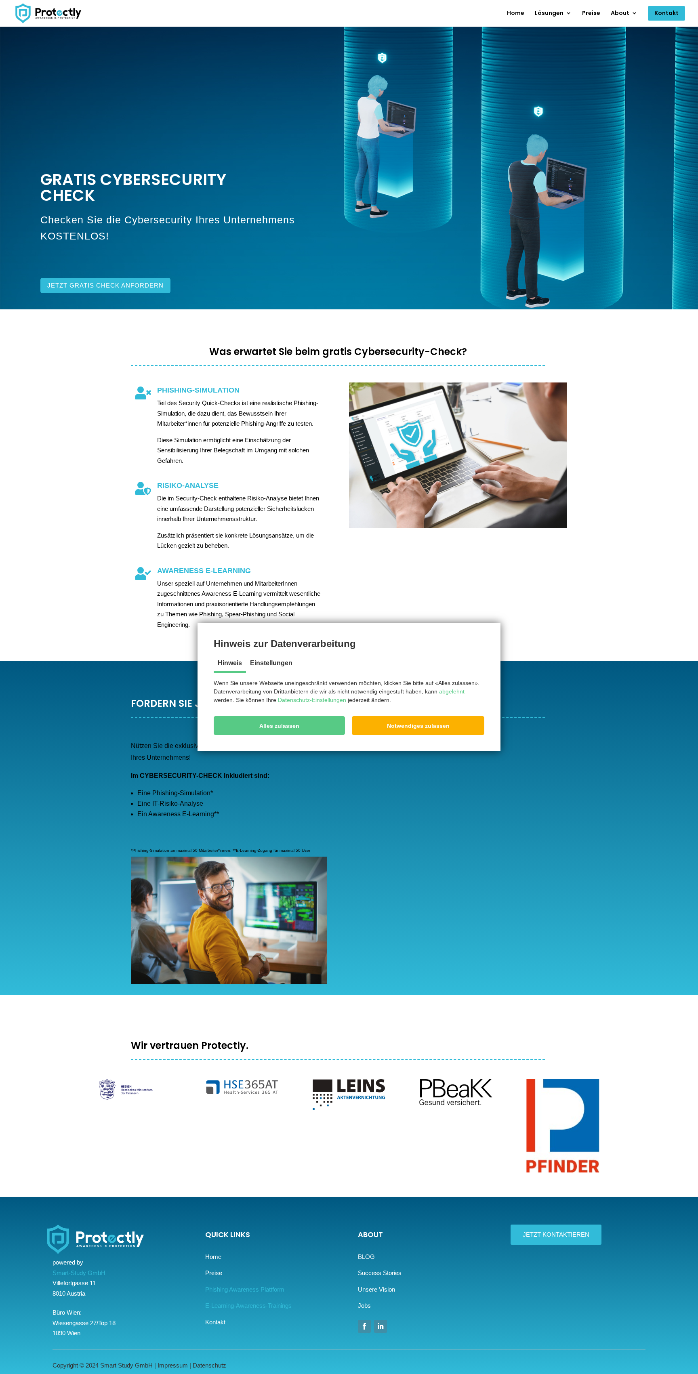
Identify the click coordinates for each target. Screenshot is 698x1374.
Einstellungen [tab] (271, 663)
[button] (279, 725)
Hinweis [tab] (230, 663)
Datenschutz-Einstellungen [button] (312, 700)
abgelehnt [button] (452, 691)
